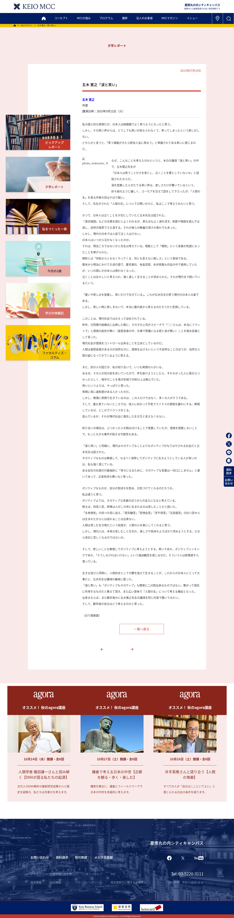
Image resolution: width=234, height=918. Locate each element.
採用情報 (35, 882)
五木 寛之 (88, 99)
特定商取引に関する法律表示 (128, 882)
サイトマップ (94, 874)
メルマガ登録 (103, 857)
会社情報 (55, 882)
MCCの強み (84, 18)
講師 (124, 18)
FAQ (113, 874)
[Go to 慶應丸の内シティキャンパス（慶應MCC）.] (15, 25)
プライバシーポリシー (88, 882)
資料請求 (229, 471)
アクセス (35, 874)
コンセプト (61, 18)
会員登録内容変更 (61, 874)
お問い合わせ (229, 481)
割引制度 (81, 857)
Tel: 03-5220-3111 (187, 874)
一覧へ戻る (141, 629)
